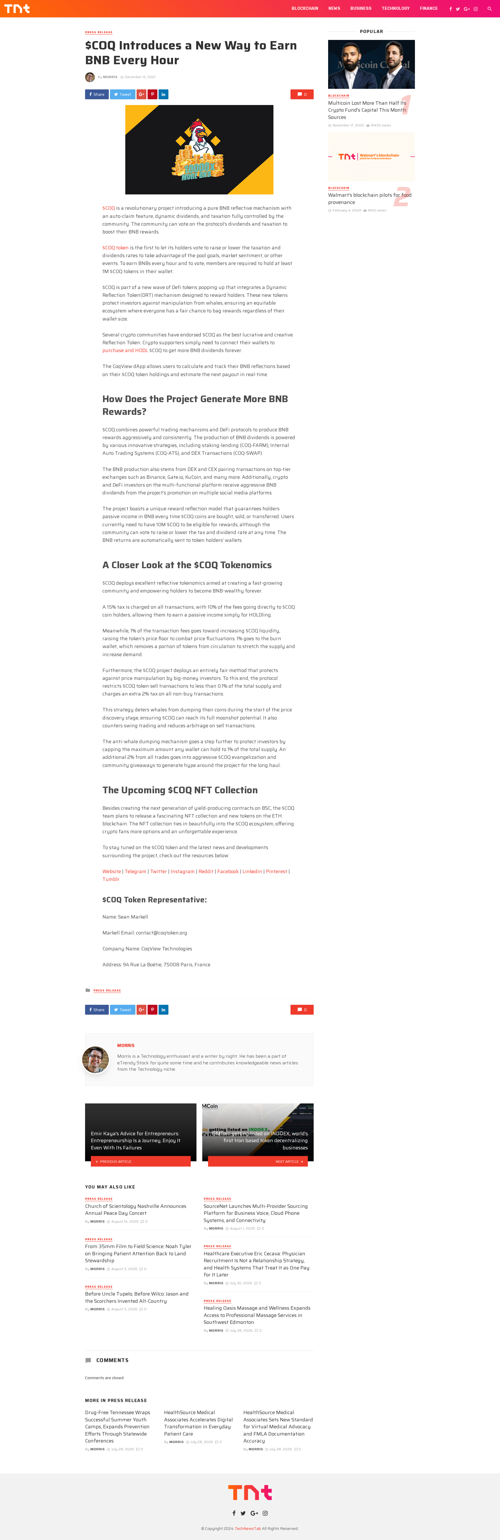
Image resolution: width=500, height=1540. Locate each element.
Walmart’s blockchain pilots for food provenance (370, 199)
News (334, 8)
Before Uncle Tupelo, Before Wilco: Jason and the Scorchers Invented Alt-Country (137, 1297)
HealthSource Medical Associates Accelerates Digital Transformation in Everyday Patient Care (198, 1423)
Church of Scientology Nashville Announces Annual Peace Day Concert (135, 1210)
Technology (396, 8)
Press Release (99, 32)
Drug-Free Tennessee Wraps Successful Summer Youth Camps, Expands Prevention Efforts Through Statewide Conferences (117, 1427)
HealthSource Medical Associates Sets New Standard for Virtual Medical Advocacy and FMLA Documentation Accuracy (278, 1427)
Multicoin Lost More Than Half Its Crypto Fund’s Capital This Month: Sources (367, 110)
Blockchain (305, 8)
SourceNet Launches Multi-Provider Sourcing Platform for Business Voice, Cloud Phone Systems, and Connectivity (256, 1213)
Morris (110, 77)
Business (361, 8)
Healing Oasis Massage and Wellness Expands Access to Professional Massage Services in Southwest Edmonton (257, 1315)
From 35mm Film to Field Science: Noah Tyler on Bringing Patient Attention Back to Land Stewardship (138, 1253)
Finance (429, 8)
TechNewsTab (248, 1528)
